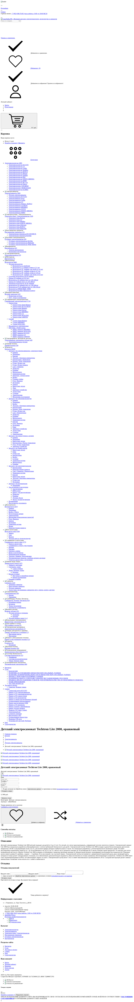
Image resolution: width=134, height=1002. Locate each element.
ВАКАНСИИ (13, 671)
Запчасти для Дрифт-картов (18, 448)
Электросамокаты (11, 931)
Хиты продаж (9, 968)
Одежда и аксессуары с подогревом (20, 560)
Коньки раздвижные (19, 577)
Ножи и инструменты (16, 553)
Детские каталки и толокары (18, 613)
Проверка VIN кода (15, 719)
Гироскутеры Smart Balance (22, 305)
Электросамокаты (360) (12, 193)
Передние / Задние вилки (21, 375)
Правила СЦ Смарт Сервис (18, 710)
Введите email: (33, 874)
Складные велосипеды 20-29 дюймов (21, 276)
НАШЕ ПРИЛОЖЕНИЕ (17, 682)
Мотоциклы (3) (10, 259)
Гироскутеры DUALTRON (22, 306)
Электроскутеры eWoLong (17, 225)
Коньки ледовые (14, 574)
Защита (11, 533)
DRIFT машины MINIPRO (21, 329)
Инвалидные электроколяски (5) (15, 622)
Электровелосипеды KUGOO (19, 165)
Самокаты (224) (10, 583)
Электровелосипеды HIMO (18, 181)
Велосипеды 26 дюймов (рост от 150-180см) (23, 285)
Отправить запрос (7, 791)
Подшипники (13, 501)
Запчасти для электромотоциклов (20, 466)
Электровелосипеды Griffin (18, 168)
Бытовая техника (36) (12, 648)
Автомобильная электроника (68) (16, 664)
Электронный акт (15, 712)
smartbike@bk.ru (10, 915)
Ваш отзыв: (61, 874)
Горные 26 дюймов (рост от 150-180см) (22, 282)
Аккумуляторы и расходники (18, 487)
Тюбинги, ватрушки (15, 565)
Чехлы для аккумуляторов (21, 499)
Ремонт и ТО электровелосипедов (20, 694)
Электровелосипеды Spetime (18, 175)
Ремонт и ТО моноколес (17, 705)
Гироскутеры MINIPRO (20, 312)
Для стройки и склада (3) (13, 625)
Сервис (7, 689)
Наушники (12, 645)
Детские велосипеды (16, 264)
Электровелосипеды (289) (13, 163)
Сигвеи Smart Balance (20, 321)
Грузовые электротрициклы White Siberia (22, 244)
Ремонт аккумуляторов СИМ (18, 703)
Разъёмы (15, 370)
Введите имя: (5, 874)
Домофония (12, 657)
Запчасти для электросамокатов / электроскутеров (25, 351)
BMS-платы (17, 491)
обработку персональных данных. (25, 876)
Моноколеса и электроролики (19, 326)
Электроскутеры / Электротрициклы (17, 933)
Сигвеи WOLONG (19, 324)
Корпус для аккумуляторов (22, 492)
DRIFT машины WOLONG (22, 331)
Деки (14, 388)
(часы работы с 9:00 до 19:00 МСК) (35, 13)
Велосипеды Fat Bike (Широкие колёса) (22, 290)
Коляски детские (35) (12, 611)
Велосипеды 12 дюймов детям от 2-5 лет (26, 267)
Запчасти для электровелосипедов (20, 398)
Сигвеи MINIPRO (19, 322)
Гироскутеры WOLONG (21, 315)
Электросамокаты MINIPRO (18, 207)
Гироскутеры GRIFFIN (20, 317)
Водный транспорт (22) (12, 294)
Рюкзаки (11, 549)
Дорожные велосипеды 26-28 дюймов (21, 283)
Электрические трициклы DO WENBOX (22, 234)
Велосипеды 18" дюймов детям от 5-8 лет (26, 273)
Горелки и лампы (14, 551)
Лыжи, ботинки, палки (16, 570)
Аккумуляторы (18, 489)
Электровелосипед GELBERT (19, 186)
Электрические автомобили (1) (15, 629)
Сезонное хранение (15, 714)
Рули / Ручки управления (21, 445)
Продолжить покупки (22, 995)
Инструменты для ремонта (17, 503)
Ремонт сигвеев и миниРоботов (19, 706)
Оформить (21, 143)
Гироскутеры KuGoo (19, 310)
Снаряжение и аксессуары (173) (15, 542)
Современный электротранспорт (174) (17, 301)
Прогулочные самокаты (17, 586)
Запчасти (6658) (10, 349)
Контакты (8, 667)
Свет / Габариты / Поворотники (23, 471)
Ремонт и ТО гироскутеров (18, 696)
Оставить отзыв (6, 878)
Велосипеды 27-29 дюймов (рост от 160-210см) (24, 287)
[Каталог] (1, 17)
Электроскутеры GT (15, 220)
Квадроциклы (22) (11, 248)
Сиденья (15, 393)
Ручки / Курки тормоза (20, 365)
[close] (1, 10)
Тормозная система (19, 374)
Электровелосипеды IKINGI (18, 172)
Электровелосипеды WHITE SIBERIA (21, 179)
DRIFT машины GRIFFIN (21, 336)
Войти (7, 105)
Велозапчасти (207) (11, 506)
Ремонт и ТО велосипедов (17, 698)
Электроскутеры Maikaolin (17, 228)
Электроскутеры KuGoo (17, 218)
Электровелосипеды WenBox (18, 170)
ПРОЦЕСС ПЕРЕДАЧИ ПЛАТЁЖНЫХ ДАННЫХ (26, 676)
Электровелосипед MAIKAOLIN (20, 188)
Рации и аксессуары (15, 544)
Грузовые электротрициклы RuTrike (21, 241)
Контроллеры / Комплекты (21, 359)
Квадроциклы (9, 938)
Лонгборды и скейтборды (17, 607)
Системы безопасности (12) (14, 655)
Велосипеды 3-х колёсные (21, 266)
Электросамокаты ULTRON (18, 205)
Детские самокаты (15, 588)
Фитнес (11, 595)
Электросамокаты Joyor (16, 198)
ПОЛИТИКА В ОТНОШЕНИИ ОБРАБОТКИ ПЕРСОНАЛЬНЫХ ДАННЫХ (35, 673)
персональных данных (34, 789)
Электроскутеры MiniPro (17, 221)
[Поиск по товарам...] (20, 21)
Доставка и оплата (11, 685)
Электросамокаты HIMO (17, 213)
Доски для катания (15, 606)
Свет (10, 535)
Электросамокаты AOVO (17, 209)
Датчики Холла (18, 498)
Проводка (16, 368)
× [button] (1, 1000)
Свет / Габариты (18, 367)
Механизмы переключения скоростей (21, 517)
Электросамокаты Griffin (17, 200)
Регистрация (9, 107)
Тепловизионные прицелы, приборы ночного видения (27, 558)
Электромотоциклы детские (18, 342)
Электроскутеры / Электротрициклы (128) (19, 216)
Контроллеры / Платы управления (24, 443)
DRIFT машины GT (19, 335)
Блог (6, 722)
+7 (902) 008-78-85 (17, 13)
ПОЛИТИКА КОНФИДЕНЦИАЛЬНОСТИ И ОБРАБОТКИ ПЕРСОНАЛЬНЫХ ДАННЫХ (40, 675)
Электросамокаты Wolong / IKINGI (20, 204)
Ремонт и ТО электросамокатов (19, 692)
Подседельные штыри (16, 514)
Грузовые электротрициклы (14, 937)
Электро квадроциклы (16, 250)
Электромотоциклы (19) (13, 255)
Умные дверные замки (16, 661)
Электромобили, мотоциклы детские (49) (18, 340)
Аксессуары (17, 391)
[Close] (1, 991)
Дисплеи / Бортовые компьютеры (24, 358)
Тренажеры (12, 597)
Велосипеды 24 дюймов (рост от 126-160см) (23, 280)
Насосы (11, 537)
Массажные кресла (15, 634)
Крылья (15, 356)
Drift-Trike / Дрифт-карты (17, 328)
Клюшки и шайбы (15, 579)
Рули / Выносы (18, 381)
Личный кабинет (10, 964)
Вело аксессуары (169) (12, 531)
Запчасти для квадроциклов (18, 483)
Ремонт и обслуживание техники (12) (17, 639)
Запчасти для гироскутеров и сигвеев (21, 436)
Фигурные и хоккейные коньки (23, 576)
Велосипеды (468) (11, 262)
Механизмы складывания (21, 397)
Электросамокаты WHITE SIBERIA (21, 211)
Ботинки (15, 572)
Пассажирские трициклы (13, 935)
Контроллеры (17, 407)
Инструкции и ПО (15, 715)
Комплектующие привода (21, 469)
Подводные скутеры (15, 296)
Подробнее (4, 8)
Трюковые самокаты (15, 584)
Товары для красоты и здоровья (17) (17, 632)
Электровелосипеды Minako (18, 174)
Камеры (15, 352)
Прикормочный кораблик (17, 554)
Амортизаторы (17, 395)
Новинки (8, 966)
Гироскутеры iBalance (20, 308)
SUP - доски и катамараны (17, 298)
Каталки (15, 616)
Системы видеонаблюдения (18, 659)
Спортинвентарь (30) (12, 593)
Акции (7, 970)
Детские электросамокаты (17, 195)
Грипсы (15, 384)
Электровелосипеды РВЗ (17, 177)
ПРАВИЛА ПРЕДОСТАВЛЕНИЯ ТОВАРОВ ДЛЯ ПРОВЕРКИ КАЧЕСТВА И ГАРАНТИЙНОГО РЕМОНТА (46, 680)
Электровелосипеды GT (17, 166)
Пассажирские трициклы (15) (15, 232)
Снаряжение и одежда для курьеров (21, 545)
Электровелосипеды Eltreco (18, 184)
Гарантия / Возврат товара (17, 687)
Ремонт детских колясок (17, 708)
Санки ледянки (18, 568)
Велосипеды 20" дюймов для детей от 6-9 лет (28, 274)
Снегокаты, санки (15, 567)
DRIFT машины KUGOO (21, 333)
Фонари (11, 547)
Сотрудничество (10, 724)
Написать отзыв (6, 798)
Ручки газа (16, 453)
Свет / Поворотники (19, 413)
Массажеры (12, 636)
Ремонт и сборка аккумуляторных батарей (23, 699)
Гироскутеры (13, 303)
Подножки (16, 383)
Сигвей (11, 319)
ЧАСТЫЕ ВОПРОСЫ (16, 683)
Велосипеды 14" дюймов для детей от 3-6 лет (28, 269)
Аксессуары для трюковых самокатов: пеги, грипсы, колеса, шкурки (32, 590)
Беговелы (12, 604)
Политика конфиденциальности (15, 917)
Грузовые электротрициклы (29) (15, 239)
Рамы (14, 427)
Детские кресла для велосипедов (20, 538)
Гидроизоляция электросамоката (19, 701)
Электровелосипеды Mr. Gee (18, 182)
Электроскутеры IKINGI (17, 227)
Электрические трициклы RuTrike (20, 236)
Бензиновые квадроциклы (17, 251)
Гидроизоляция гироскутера (18, 717)
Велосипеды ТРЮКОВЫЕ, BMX (20, 289)
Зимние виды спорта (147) (13, 563)
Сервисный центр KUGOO (18, 690)
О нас (7, 669)
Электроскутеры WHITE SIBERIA (20, 223)
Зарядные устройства (20, 390)
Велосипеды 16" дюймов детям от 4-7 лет (26, 271)
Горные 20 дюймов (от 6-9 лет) (19, 278)
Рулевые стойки (18, 379)
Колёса (15, 377)
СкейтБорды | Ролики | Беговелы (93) (17, 600)
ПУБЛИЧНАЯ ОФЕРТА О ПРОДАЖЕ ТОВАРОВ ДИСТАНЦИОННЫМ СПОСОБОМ (38, 678)
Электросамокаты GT (16, 202)
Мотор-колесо (17, 372)
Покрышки (16, 354)
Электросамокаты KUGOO (18, 197)
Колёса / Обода (14, 512)
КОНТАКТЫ (6, 15)
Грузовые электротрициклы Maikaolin (21, 243)
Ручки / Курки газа (19, 363)
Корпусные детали (19, 386)
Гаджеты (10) (9, 643)
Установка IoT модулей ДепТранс (20, 721)
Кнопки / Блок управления (22, 361)
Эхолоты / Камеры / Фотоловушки (20, 556)
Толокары (16, 615)
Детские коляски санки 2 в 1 (18, 618)
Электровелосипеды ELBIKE (18, 189)
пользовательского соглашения (67, 789)
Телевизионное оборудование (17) (16, 652)
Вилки (11, 526)
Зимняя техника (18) (11, 345)
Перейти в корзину (11, 143)
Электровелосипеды (11, 929)
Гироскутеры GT (18, 313)
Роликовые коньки (15, 602)
